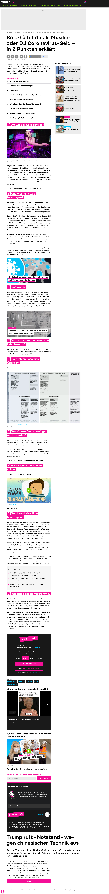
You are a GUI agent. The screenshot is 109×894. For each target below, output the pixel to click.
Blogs (59, 6)
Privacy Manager (70, 890)
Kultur (29, 681)
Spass (41, 6)
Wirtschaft (23, 6)
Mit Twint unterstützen (31, 669)
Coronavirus (12, 684)
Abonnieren (44, 778)
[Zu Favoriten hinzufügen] (25, 56)
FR (81, 2)
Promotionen (76, 6)
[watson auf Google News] (44, 56)
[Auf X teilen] (11, 722)
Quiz (63, 6)
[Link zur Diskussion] (21, 56)
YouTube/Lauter (14, 504)
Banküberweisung (36, 672)
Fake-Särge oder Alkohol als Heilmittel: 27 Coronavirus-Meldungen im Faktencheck (26, 574)
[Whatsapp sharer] (13, 722)
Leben (35, 6)
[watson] (5, 2)
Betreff (10, 802)
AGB (50, 890)
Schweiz (5, 6)
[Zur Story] (44, 858)
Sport (30, 6)
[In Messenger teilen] (12, 56)
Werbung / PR (25, 890)
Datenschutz (58, 890)
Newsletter (15, 890)
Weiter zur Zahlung (29, 664)
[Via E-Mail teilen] (16, 56)
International (13, 6)
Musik (36, 681)
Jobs (34, 890)
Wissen (52, 6)
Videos (68, 6)
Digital (46, 6)
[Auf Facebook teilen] (8, 56)
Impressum (42, 890)
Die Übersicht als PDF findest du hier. (19, 425)
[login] (2, 891)
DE (77, 2)
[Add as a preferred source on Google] (35, 56)
